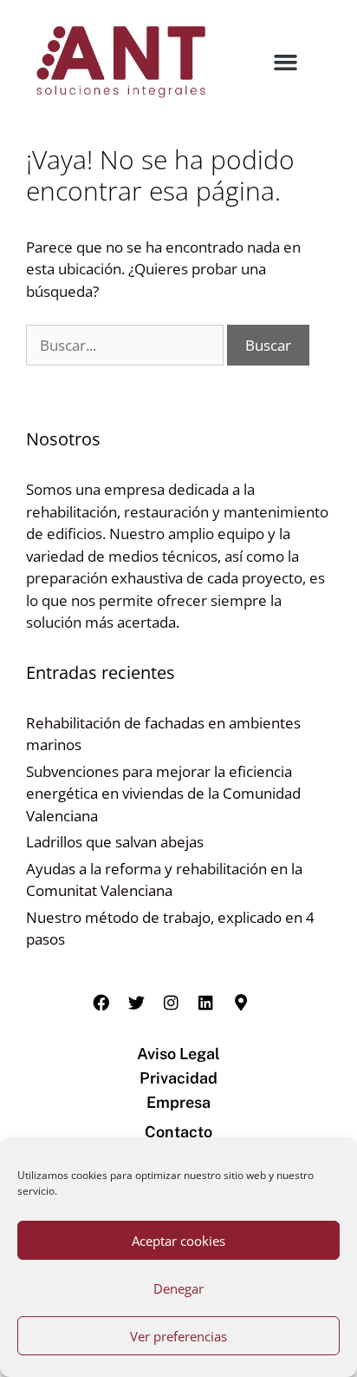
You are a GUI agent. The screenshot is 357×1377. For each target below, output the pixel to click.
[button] (286, 62)
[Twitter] (136, 1003)
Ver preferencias (178, 1336)
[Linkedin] (206, 1003)
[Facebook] (101, 1003)
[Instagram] (171, 1003)
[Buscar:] (126, 345)
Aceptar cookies (178, 1240)
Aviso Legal (178, 1053)
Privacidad (178, 1078)
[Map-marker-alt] (241, 1003)
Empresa (178, 1102)
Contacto (178, 1132)
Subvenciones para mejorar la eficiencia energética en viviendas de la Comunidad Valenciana (163, 793)
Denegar (178, 1288)
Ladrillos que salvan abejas (115, 842)
